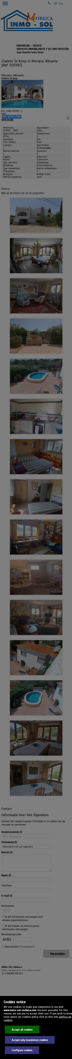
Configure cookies (22, 1050)
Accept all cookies (22, 1029)
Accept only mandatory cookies (30, 1040)
